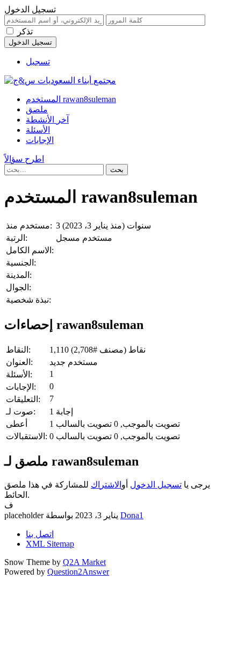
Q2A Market (84, 562)
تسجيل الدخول (156, 484)
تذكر (25, 31)
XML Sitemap (50, 543)
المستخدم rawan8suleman (71, 99)
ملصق (37, 109)
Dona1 (131, 515)
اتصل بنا (40, 534)
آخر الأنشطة (47, 119)
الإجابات (40, 140)
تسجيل (38, 61)
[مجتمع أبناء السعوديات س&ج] (60, 80)
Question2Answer (78, 571)
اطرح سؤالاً (24, 158)
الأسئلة (38, 129)
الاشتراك (106, 484)
